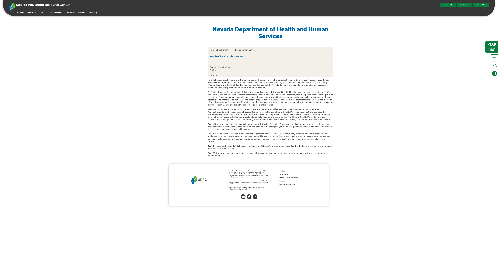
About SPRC (481, 5)
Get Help (20, 12)
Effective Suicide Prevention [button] (52, 12)
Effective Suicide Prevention (288, 177)
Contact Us (464, 5)
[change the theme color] (494, 73)
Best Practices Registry (87, 12)
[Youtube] (243, 196)
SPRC (202, 180)
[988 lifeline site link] (491, 47)
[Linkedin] (255, 196)
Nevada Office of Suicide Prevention (227, 56)
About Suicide (32, 12)
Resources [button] (71, 12)
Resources (282, 181)
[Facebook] (249, 196)
